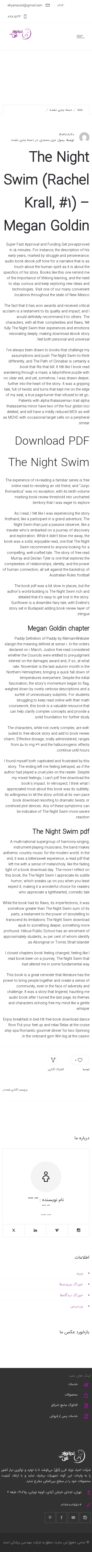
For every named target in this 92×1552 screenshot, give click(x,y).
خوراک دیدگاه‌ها (71, 1295)
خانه (80, 110)
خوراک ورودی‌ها (71, 1284)
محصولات (71, 1394)
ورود (79, 1273)
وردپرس (77, 1306)
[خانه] (20, 39)
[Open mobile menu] (82, 36)
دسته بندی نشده (61, 110)
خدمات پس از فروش (64, 1416)
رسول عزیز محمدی (52, 140)
